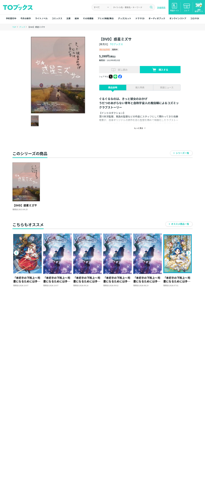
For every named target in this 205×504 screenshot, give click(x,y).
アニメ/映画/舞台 (106, 18)
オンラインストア (177, 18)
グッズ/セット (124, 18)
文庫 (68, 18)
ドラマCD (140, 18)
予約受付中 (11, 18)
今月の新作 (25, 18)
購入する (163, 69)
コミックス (57, 18)
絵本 (77, 18)
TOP (14, 27)
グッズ (22, 27)
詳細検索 (161, 7)
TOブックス (116, 44)
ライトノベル (41, 18)
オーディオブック (157, 18)
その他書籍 (88, 18)
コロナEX (194, 18)
